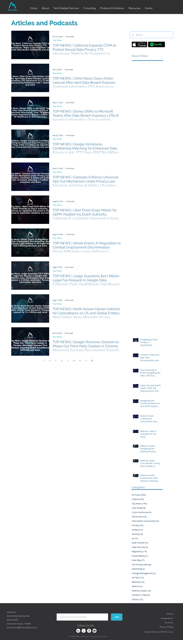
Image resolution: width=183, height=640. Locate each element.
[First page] (43, 360)
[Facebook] (89, 631)
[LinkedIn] (78, 631)
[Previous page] (49, 360)
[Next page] (85, 360)
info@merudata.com (25, 627)
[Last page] (92, 360)
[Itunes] (139, 44)
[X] (84, 631)
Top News (57, 40)
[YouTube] (95, 631)
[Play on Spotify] (156, 44)
